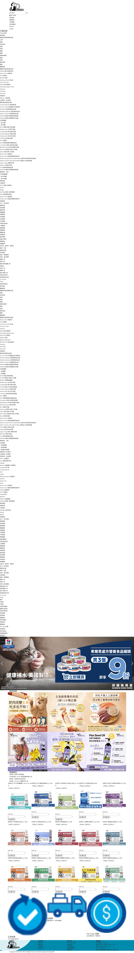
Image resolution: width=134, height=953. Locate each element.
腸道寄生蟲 (3, 250)
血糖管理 (2, 234)
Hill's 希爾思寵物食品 (6, 194)
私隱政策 (2, 628)
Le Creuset (3, 279)
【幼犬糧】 (3, 122)
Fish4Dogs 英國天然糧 (6, 138)
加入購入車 (11, 819)
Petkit (1, 281)
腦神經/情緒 (3, 55)
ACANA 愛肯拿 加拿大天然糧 (8, 378)
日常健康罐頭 (3, 174)
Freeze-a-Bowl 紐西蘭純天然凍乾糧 (10, 107)
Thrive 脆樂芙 (4, 492)
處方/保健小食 (4, 272)
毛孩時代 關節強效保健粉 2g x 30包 (112, 858)
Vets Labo (3, 93)
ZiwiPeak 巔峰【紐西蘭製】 (7, 192)
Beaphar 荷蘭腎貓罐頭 (6, 380)
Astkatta (2, 463)
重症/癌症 (2, 62)
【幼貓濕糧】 (3, 445)
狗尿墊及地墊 (3, 275)
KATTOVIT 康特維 (5, 335)
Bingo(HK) (52, 951)
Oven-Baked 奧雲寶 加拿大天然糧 (9, 413)
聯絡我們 (2, 635)
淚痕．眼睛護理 (4, 254)
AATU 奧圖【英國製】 (6, 185)
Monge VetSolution (5, 340)
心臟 (1, 39)
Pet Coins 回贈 (4, 626)
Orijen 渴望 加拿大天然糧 (7, 151)
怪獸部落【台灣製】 (5, 452)
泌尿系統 (2, 44)
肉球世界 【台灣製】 (5, 456)
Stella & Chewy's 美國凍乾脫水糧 (9, 113)
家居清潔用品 (3, 284)
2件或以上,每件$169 (14, 860)
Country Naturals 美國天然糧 (8, 134)
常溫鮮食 (2, 95)
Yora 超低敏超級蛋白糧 (6, 167)
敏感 (1, 42)
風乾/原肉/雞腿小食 (5, 263)
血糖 (1, 60)
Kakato (2, 187)
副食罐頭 (2, 503)
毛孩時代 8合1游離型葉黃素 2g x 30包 (41, 783)
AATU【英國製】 (5, 458)
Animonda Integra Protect (7, 86)
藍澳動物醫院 (3, 633)
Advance (2, 328)
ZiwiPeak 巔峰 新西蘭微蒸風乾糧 (9, 116)
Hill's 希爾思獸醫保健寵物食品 (8, 142)
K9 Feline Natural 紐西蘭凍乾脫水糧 (10, 357)
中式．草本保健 (4, 203)
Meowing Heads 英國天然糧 (8, 404)
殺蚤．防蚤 (3, 248)
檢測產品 (2, 559)
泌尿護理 (2, 219)
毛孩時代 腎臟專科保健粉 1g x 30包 (65, 858)
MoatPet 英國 (3, 78)
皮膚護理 (2, 207)
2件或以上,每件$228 (108, 786)
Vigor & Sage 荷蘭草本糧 (7, 163)
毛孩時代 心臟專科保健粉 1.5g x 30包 (89, 822)
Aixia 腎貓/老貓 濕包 (5, 460)
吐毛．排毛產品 (4, 566)
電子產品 (2, 286)
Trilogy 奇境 (3, 494)
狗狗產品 (11, 17)
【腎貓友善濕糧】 (5, 449)
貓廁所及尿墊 (3, 608)
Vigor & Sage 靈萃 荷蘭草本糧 (8, 431)
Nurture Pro (3, 481)
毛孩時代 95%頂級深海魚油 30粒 (88, 783)
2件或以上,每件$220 (37, 786)
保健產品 (2, 201)
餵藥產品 (2, 241)
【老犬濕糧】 (3, 178)
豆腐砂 (2, 602)
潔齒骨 (2, 266)
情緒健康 (2, 228)
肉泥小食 (2, 268)
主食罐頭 (2, 443)
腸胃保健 (2, 210)
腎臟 (1, 53)
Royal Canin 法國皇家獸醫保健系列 (10, 156)
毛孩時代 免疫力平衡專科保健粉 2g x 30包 (114, 783)
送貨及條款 (3, 631)
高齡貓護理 (3, 539)
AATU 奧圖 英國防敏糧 (6, 375)
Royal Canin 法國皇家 (6, 73)
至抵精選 (11, 22)
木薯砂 (2, 604)
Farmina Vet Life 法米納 (6, 80)
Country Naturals (4, 469)
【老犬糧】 (3, 125)
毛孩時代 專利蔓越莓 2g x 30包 (63, 822)
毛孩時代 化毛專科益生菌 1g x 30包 (17, 822)
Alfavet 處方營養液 (5, 84)
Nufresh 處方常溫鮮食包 (6, 71)
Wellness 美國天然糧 (6, 165)
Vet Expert (3, 91)
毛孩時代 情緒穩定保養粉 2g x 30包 (112, 822)
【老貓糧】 (3, 373)
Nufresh (2, 478)
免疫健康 (2, 216)
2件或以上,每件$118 (61, 788)
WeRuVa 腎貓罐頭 (5, 499)
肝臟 (1, 48)
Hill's (1, 472)
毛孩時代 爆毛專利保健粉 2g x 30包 (17, 858)
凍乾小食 (2, 261)
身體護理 (2, 243)
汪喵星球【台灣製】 (5, 454)
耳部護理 (2, 252)
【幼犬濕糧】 (3, 176)
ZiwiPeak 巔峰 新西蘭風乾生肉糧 (9, 118)
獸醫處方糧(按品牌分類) (6, 69)
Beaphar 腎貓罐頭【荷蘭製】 (8, 465)
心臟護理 (2, 225)
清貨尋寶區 (12, 24)
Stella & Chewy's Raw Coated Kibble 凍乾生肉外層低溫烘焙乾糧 (18, 158)
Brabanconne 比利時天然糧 (7, 129)
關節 (1, 64)
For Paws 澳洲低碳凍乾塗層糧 (8, 393)
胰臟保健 (2, 232)
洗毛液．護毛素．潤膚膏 (7, 245)
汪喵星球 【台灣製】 (5, 100)
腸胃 (1, 57)
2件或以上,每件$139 (14, 824)
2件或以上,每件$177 (108, 824)
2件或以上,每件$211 (85, 786)
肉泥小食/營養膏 (4, 584)
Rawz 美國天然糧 (5, 416)
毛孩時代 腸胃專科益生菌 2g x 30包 (88, 858)
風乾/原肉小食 (4, 586)
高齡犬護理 (3, 239)
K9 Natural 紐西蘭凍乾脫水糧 (8, 109)
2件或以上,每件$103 (14, 788)
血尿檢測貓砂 (3, 606)
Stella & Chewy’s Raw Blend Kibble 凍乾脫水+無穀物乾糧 (16, 160)
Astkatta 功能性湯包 (5, 510)
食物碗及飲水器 (4, 277)
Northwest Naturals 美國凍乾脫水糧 (10, 111)
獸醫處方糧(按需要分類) (6, 37)
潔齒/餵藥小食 (4, 588)
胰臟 (1, 51)
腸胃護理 (2, 525)
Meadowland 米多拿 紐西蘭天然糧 (9, 147)
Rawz (1, 483)
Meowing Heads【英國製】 (7, 476)
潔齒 (1, 46)
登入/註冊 (13, 15)
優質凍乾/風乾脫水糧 (5, 102)
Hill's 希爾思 (3, 75)
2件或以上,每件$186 (61, 824)
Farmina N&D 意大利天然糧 (7, 136)
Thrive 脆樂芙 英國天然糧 (7, 427)
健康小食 (2, 259)
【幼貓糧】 (3, 371)
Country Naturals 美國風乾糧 (8, 104)
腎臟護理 (2, 212)
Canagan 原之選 (4, 467)
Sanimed (2, 89)
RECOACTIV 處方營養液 (7, 342)
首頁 (5, 33)
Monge (2, 190)
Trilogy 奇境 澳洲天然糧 (6, 429)
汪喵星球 (2, 183)
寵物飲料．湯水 (4, 172)
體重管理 (2, 66)
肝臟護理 (2, 214)
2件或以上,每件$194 (37, 860)
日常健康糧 (3, 120)
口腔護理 (2, 221)
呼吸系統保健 (3, 223)
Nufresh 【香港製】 (5, 98)
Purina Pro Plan (4, 82)
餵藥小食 (2, 270)
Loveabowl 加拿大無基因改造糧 (9, 145)
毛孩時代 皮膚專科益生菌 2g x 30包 (41, 858)
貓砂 (1, 599)
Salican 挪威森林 (4, 490)
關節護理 (2, 521)
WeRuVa (2, 496)
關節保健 (2, 205)
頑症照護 (2, 237)
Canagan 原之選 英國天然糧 (8, 131)
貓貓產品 (11, 19)
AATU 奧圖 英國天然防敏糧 (7, 127)
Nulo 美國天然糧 (4, 407)
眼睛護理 (2, 230)
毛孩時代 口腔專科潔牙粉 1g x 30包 (41, 822)
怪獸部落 (2, 181)
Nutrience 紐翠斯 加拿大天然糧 (8, 149)
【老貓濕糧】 (3, 447)
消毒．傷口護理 (4, 257)
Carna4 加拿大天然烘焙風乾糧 (8, 387)
